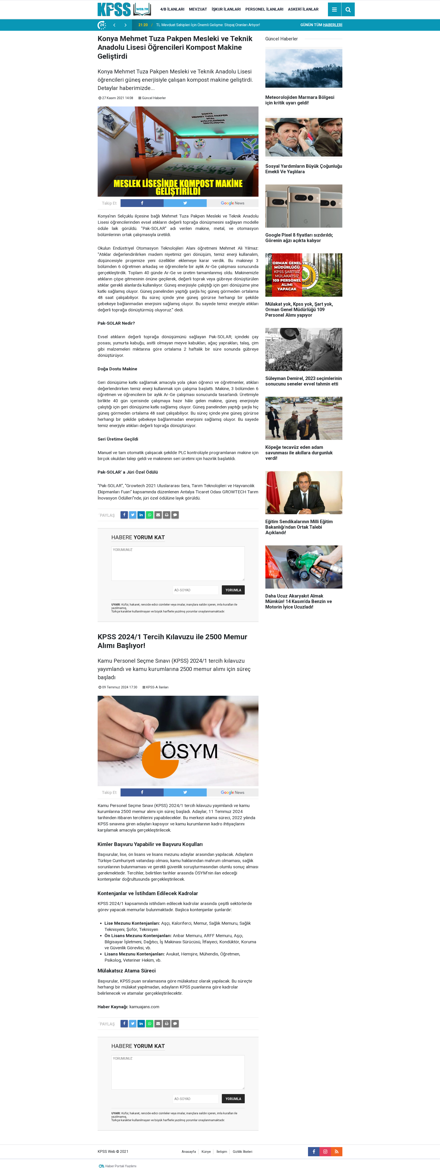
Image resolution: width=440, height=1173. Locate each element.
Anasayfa (189, 1152)
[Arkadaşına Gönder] (158, 515)
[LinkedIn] (141, 515)
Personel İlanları (264, 9)
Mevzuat (198, 9)
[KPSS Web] (124, 9)
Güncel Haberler (154, 98)
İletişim (222, 1152)
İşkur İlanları (226, 9)
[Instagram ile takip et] (325, 1151)
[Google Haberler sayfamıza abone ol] (232, 203)
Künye (206, 1152)
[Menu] (334, 9)
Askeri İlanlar (303, 9)
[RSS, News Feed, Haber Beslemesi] (336, 1151)
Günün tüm (321, 25)
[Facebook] (124, 515)
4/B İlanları (172, 9)
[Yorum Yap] (175, 515)
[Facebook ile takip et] (142, 203)
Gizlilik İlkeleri (242, 1152)
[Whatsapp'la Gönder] (149, 515)
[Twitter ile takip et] (185, 203)
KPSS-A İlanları (157, 687)
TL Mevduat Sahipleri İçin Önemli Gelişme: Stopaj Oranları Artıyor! (208, 25)
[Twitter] (132, 515)
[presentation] (114, 25)
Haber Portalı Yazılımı (120, 1166)
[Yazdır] (166, 515)
